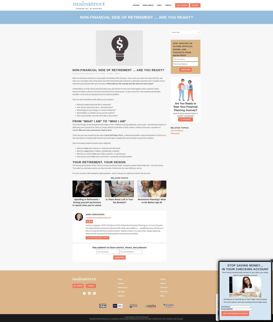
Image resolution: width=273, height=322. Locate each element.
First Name (225, 307)
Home (162, 279)
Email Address (226, 309)
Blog (162, 296)
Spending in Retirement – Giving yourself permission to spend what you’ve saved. (87, 202)
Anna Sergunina (86, 73)
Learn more (186, 119)
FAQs (120, 279)
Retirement (175, 133)
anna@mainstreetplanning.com (98, 218)
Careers (121, 283)
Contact (121, 296)
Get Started (78, 286)
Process (163, 287)
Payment (91, 286)
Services (164, 292)
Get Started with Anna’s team (96, 237)
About (163, 283)
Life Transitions (177, 131)
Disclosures (123, 287)
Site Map (121, 292)
